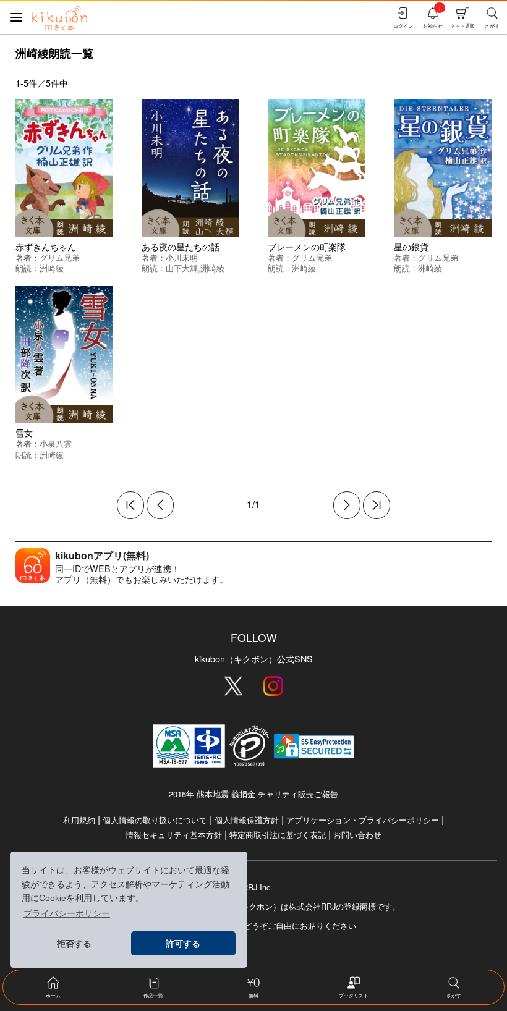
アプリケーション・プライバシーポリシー (362, 820)
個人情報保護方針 (247, 820)
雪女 (24, 432)
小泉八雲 (56, 443)
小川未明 (182, 257)
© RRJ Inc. (253, 887)
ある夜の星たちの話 (180, 246)
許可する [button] (183, 944)
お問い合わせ (357, 834)
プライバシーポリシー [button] (66, 913)
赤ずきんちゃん (45, 246)
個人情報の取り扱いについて (155, 820)
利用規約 (79, 820)
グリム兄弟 (60, 257)
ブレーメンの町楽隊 (307, 246)
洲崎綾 (52, 268)
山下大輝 (182, 268)
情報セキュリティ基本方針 (174, 834)
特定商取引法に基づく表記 (277, 834)
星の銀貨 (411, 246)
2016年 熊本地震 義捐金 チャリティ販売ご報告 (253, 794)
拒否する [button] (74, 944)
